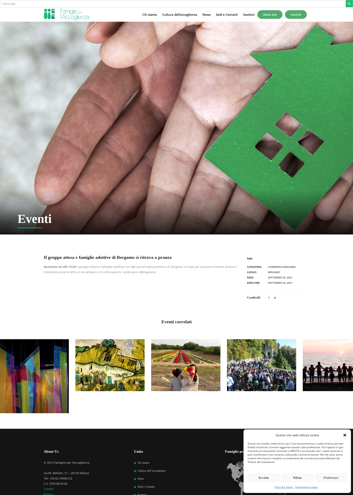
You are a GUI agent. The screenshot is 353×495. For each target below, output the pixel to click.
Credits (49, 489)
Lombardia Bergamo (282, 267)
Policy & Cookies (284, 487)
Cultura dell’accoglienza (151, 470)
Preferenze (331, 477)
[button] (345, 435)
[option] (147, 365)
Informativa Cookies (306, 487)
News (140, 478)
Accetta (263, 477)
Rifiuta (297, 477)
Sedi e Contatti (146, 486)
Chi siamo (143, 462)
